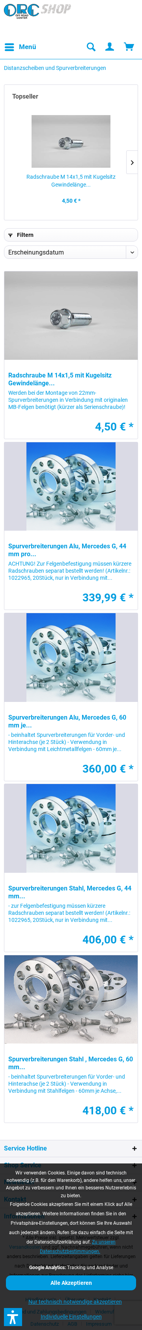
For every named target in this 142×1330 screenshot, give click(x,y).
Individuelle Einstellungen (71, 1317)
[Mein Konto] (110, 47)
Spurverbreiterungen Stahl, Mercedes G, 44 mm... (69, 892)
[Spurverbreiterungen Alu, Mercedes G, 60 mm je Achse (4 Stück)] (71, 657)
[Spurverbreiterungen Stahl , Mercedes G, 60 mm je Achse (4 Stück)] (71, 999)
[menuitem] (20, 47)
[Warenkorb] (129, 47)
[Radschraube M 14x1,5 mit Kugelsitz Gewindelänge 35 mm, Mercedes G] (71, 141)
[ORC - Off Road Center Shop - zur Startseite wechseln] (37, 19)
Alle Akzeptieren (71, 1283)
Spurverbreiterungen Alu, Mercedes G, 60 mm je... (67, 721)
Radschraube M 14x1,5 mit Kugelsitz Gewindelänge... (71, 181)
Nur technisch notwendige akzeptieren (75, 1302)
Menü (27, 47)
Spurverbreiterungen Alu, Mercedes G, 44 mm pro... (67, 550)
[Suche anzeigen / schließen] (91, 47)
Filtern (25, 235)
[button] (13, 1317)
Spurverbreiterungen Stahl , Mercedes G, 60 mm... (70, 1063)
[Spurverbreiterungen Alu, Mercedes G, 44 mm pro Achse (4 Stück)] (71, 486)
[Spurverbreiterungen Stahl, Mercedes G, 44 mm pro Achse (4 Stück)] (71, 828)
